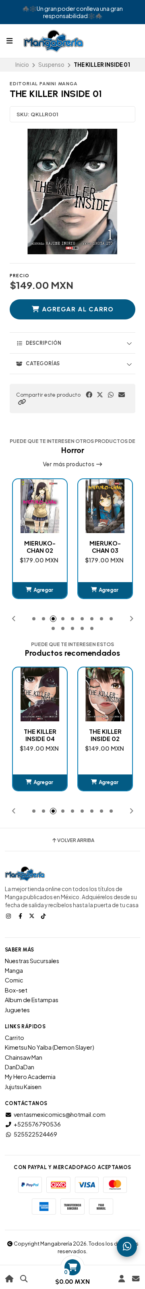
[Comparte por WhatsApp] (111, 394)
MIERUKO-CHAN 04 (105, 546)
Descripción (43, 343)
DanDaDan (19, 1067)
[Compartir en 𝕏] (100, 394)
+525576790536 (37, 1124)
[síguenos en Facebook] (21, 915)
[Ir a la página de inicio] (9, 1279)
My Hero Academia (30, 1076)
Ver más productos (69, 464)
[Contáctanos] (135, 1279)
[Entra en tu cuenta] (121, 1279)
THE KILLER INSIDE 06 (105, 735)
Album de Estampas (31, 1000)
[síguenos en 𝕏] (32, 915)
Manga (14, 970)
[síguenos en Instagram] (9, 915)
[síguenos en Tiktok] (44, 915)
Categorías (43, 363)
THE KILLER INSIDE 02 (40, 735)
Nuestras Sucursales (32, 961)
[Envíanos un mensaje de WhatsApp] (127, 1247)
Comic (14, 980)
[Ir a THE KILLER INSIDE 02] (40, 694)
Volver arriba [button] (75, 840)
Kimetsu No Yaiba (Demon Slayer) (49, 1047)
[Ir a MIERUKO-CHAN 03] (40, 506)
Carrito (14, 1037)
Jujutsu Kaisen (23, 1086)
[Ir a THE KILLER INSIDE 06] (105, 694)
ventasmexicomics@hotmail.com (60, 1114)
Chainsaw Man (23, 1057)
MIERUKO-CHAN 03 (40, 546)
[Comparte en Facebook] (89, 394)
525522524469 (35, 1134)
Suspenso (51, 64)
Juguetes (17, 1010)
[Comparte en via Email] (122, 394)
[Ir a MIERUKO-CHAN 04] (105, 506)
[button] (22, 402)
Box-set (16, 990)
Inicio (22, 64)
